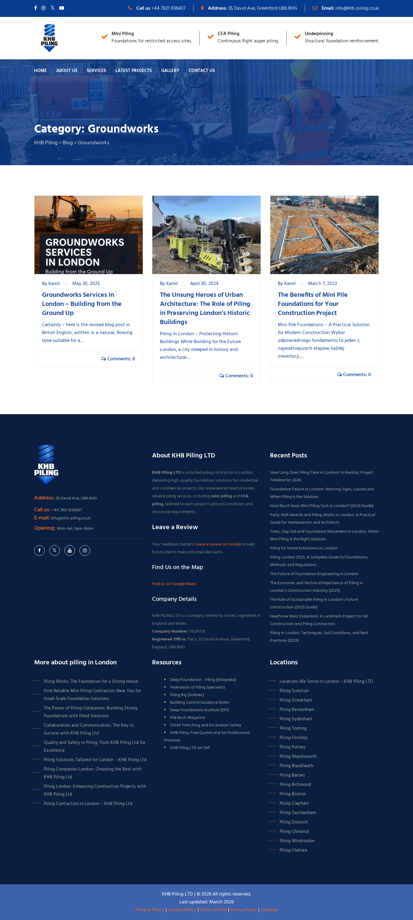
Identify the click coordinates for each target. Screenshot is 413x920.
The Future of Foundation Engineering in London (314, 574)
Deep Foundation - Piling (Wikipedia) (203, 679)
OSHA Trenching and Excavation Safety (205, 725)
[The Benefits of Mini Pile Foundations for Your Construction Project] (324, 235)
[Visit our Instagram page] (43, 8)
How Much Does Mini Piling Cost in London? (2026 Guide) (321, 506)
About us (66, 70)
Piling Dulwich (294, 822)
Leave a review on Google (218, 544)
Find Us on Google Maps (174, 584)
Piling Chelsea (293, 850)
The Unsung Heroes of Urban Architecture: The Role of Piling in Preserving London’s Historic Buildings (205, 309)
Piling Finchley (294, 738)
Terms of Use (213, 910)
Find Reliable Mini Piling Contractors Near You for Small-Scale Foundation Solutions (92, 694)
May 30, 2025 (86, 284)
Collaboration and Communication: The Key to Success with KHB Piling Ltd (89, 729)
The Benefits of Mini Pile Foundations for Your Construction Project (313, 304)
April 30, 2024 (204, 284)
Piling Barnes (292, 775)
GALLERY (170, 70)
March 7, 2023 (322, 284)
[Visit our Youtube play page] (61, 8)
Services (96, 70)
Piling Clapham (294, 803)
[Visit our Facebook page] (35, 8)
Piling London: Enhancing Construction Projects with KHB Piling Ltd (95, 790)
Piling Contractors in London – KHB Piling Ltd (88, 803)
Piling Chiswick (294, 831)
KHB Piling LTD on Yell (190, 748)
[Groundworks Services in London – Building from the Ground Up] (88, 235)
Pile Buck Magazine (187, 717)
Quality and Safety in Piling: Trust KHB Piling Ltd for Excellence (94, 746)
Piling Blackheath (296, 766)
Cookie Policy (182, 910)
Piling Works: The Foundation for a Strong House (91, 681)
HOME (40, 70)
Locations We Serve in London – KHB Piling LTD (326, 681)
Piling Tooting (293, 728)
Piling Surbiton (294, 691)
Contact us (202, 70)
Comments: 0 (120, 359)
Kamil (54, 284)
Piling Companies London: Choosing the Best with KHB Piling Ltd (92, 773)
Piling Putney (292, 747)
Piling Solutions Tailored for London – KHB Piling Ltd (95, 760)
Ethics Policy (243, 910)
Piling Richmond (295, 784)
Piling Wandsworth (298, 756)
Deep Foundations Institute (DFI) (199, 710)
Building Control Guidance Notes (199, 702)
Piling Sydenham (296, 719)
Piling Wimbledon (297, 841)
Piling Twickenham (298, 813)
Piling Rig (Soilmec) (187, 695)
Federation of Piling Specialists (197, 687)
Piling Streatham (296, 700)
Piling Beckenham (297, 709)
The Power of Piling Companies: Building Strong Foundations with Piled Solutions (90, 712)
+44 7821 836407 (168, 8)
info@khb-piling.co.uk (357, 8)
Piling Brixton (293, 794)
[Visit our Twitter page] (52, 8)
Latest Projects (133, 70)
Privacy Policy (149, 910)
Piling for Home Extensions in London (304, 548)
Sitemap (269, 910)
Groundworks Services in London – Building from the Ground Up (82, 304)
